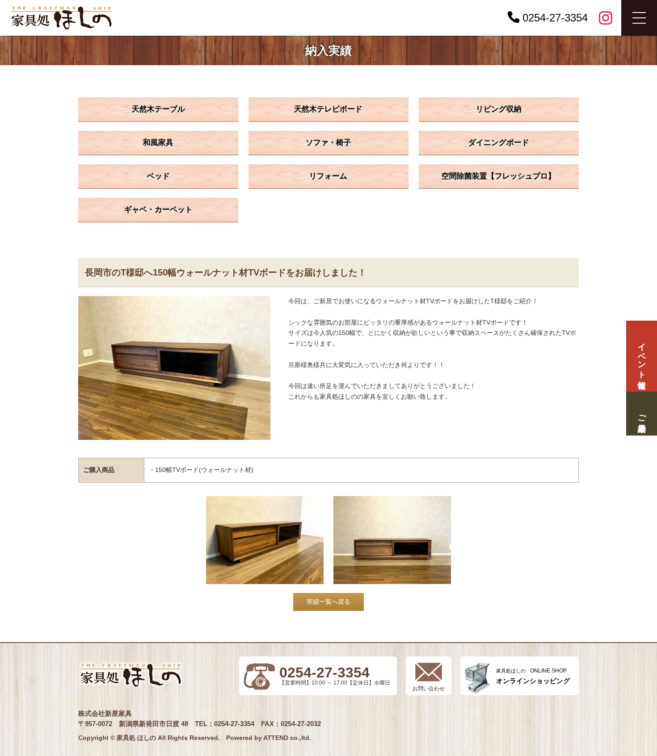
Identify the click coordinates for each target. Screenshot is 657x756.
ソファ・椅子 (328, 142)
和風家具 (158, 142)
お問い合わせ (429, 688)
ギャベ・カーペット (158, 209)
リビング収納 (499, 109)
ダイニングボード (498, 142)
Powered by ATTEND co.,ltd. (268, 737)
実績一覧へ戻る (328, 601)
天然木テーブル (158, 109)
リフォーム (328, 176)
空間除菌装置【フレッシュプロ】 (499, 176)
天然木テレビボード (328, 109)
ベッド (158, 176)
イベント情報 (641, 356)
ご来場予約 (641, 413)
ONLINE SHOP (533, 676)
